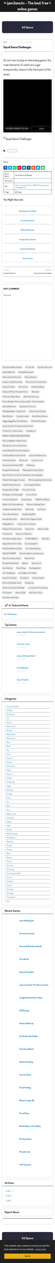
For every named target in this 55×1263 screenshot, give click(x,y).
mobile (9, 829)
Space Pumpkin (9, 387)
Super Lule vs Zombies (26, 524)
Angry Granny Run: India (12, 543)
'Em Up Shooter (13, 706)
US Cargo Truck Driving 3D (12, 494)
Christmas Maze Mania (11, 396)
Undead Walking (37, 387)
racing (9, 857)
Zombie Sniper (38, 578)
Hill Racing (30, 465)
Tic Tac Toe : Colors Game (12, 431)
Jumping (10, 817)
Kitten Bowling (26, 1062)
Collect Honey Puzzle (37, 411)
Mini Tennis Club (35, 592)
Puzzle (9, 849)
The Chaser (7, 592)
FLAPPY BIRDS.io (31, 538)
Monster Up (7, 534)
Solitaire (10, 881)
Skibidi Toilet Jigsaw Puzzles (14, 480)
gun (8, 809)
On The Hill (30, 367)
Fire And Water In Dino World (14, 455)
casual (9, 762)
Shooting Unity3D (13, 873)
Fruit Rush (42, 509)
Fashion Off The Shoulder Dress (15, 391)
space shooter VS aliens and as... (34, 984)
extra (9, 798)
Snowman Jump (28, 489)
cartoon (10, 758)
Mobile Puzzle (12, 833)
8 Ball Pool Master (42, 499)
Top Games (11, 897)
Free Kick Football (9, 578)
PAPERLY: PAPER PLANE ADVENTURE (16, 436)
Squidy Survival (22, 416)
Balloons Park (43, 529)
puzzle (9, 845)
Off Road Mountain (27, 230)
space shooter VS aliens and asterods (18, 426)
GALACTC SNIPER (9, 553)
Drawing (10, 790)
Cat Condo (29, 509)
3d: (8, 718)
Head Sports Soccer (28, 406)
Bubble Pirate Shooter (11, 485)
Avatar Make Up (9, 372)
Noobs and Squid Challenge (13, 587)
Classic (9, 774)
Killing (9, 821)
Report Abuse (12, 1212)
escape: (10, 794)
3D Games (10, 714)
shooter (10, 865)
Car (8, 750)
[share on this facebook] (5, 168)
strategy (10, 893)
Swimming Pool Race (32, 485)
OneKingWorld (34, 568)
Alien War (35, 391)
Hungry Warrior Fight (11, 489)
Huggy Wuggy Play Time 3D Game (15, 421)
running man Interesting (37, 587)
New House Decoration (12, 558)
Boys (9, 742)
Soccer (9, 877)
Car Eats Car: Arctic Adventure (14, 445)
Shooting (10, 869)
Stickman (10, 889)
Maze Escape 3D (26, 1100)
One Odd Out (8, 568)
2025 (10, 1191)
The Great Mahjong (33, 548)
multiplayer (11, 837)
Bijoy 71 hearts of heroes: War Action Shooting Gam (23, 475)
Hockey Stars (26, 499)
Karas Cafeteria (31, 377)
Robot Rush (29, 558)
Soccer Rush (31, 494)
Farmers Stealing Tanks (36, 504)
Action (9, 722)
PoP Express (25, 1164)
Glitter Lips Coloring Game (13, 504)
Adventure (12, 42)
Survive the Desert (27, 220)
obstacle (10, 841)
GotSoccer (23, 460)
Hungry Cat (29, 583)
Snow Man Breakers (10, 514)
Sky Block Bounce (45, 367)
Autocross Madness (24, 534)
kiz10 (8, 825)
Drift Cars (45, 538)
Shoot (9, 861)
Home (5, 42)
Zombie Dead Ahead (27, 249)
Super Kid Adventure (37, 455)
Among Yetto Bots (10, 519)
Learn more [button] (40, 1249)
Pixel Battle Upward (25, 372)
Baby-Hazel (11, 734)
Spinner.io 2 (36, 563)
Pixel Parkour (8, 416)
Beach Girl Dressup (31, 396)
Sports (9, 885)
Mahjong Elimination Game (33, 470)
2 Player (10, 710)
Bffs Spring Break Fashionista (40, 480)
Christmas (11, 766)
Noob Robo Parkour (40, 416)
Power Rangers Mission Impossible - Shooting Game (23, 401)
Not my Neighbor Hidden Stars (14, 440)
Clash (9, 770)
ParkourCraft (20, 592)
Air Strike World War (10, 597)
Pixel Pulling (20, 568)
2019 (9, 1200)
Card (8, 754)
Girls (8, 805)
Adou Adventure (9, 406)
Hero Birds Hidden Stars (12, 538)
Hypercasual (11, 813)
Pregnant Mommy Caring (12, 529)
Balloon (25, 563)
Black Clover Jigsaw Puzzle (31, 519)
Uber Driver (23, 387)
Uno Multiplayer (9, 573)
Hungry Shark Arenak (27, 239)
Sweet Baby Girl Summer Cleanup (16, 450)
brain (9, 746)
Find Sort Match (26, 1049)
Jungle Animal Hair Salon (12, 509)
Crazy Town (29, 529)
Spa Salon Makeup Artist (12, 367)
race (9, 853)
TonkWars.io (31, 431)
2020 (10, 1196)
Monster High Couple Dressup (31, 553)
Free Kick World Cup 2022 (13, 465)
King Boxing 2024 (28, 514)
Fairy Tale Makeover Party (12, 548)
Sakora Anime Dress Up (12, 377)
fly (8, 802)
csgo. (9, 786)
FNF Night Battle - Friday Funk (14, 411)
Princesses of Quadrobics (36, 382)
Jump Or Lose (27, 258)
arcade (9, 730)
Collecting (11, 782)
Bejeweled (11, 738)
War (8, 901)
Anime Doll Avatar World (12, 583)
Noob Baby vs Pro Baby (27, 211)
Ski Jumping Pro (31, 543)
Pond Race (24, 578)
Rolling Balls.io (8, 524)
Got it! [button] (27, 1256)
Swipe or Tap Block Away (12, 382)
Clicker (9, 778)
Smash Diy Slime (9, 460)
